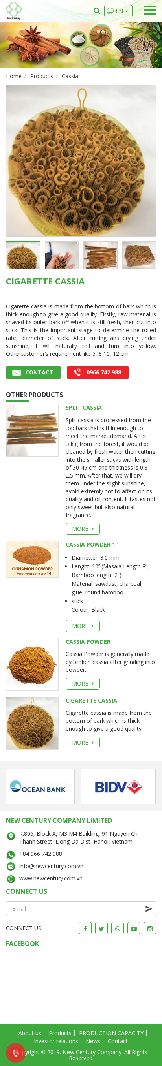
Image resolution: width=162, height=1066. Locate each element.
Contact (39, 372)
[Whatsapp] (117, 928)
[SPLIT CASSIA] (32, 429)
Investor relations (56, 1041)
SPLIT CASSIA (84, 407)
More (81, 528)
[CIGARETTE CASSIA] (32, 722)
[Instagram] (150, 928)
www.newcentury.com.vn (51, 878)
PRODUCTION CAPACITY (111, 1033)
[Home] (14, 11)
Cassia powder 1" (92, 544)
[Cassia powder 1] (32, 558)
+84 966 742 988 (40, 853)
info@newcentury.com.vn (51, 866)
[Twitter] (101, 928)
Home (14, 76)
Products (41, 76)
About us (29, 1033)
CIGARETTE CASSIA (91, 700)
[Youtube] (133, 928)
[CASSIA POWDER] (32, 663)
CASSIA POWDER (88, 641)
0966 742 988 (104, 372)
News (93, 1041)
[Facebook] (85, 928)
